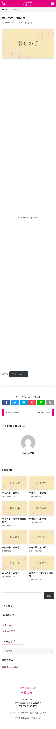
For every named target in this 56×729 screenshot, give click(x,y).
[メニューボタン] (52, 3)
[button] (6, 402)
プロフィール (15, 713)
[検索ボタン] (3, 3)
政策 (31, 713)
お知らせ (10, 615)
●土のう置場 (9, 631)
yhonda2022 (28, 453)
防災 (36, 713)
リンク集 (43, 713)
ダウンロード (20, 374)
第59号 (5, 374)
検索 (49, 596)
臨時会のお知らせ (10, 667)
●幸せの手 (8, 625)
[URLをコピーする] (50, 402)
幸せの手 (24, 713)
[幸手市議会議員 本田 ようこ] (28, 3)
